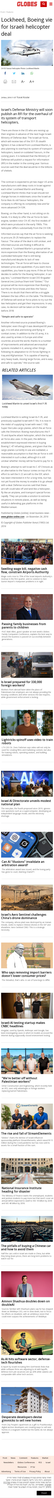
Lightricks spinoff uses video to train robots (27, 741)
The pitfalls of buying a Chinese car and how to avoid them (26, 1247)
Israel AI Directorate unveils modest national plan (26, 802)
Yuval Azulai (23, 97)
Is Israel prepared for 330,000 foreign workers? (21, 683)
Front (3, 12)
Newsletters (9, 1462)
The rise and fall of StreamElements (26, 1133)
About (47, 1471)
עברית (32, 1467)
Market (45, 1458)
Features (10, 12)
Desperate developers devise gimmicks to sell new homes (22, 1418)
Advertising (6, 1471)
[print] (5, 82)
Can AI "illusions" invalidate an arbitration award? (23, 863)
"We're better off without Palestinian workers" (19, 1079)
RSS (40, 1462)
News (13, 1458)
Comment (23, 1458)
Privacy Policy (35, 1471)
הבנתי (44, 1493)
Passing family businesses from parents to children (24, 625)
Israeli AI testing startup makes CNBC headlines (23, 1024)
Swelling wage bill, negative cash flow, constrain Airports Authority (25, 570)
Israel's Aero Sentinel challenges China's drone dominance (23, 916)
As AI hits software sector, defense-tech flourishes (26, 1360)
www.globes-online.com (12, 516)
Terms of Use (20, 1471)
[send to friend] (14, 82)
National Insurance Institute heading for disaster (22, 1189)
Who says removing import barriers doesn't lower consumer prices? (27, 974)
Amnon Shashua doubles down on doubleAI (26, 1303)
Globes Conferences (26, 1462)
